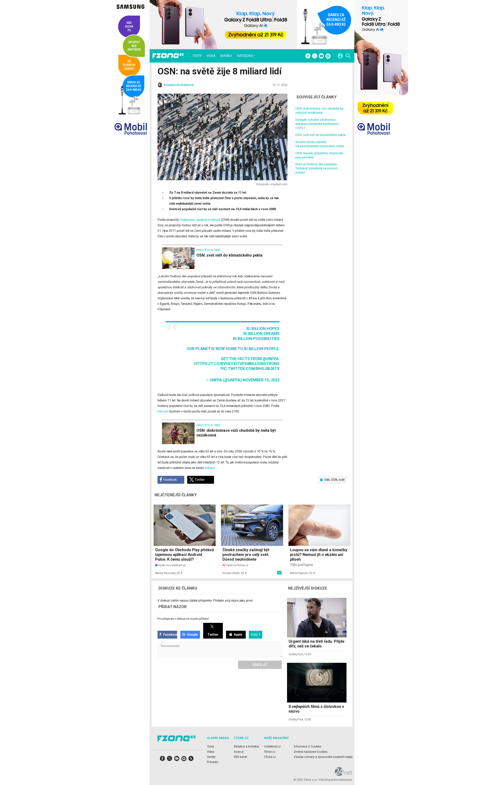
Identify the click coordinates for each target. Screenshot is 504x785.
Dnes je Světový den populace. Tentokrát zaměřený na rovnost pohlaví (316, 168)
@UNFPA (271, 358)
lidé (327, 480)
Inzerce (239, 751)
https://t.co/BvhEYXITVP (219, 363)
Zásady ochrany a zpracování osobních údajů (323, 756)
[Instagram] (328, 56)
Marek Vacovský (165, 573)
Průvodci (212, 762)
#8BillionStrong (262, 363)
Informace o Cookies (307, 746)
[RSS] (191, 760)
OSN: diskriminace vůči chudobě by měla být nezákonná (319, 111)
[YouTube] (321, 56)
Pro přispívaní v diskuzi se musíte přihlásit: (183, 618)
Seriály (226, 55)
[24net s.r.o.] (343, 774)
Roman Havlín (231, 573)
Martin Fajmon (299, 573)
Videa (211, 55)
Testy (197, 55)
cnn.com (163, 411)
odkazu (210, 468)
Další (255, 634)
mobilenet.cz (272, 746)
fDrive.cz (269, 751)
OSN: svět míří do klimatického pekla (320, 135)
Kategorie (245, 55)
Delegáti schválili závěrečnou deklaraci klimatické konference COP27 (317, 124)
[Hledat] (348, 56)
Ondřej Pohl (296, 654)
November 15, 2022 (261, 380)
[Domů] (168, 56)
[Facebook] (308, 56)
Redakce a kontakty (246, 746)
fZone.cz (270, 756)
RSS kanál (240, 756)
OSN (334, 480)
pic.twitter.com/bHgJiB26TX (250, 368)
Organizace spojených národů (200, 220)
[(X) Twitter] (314, 56)
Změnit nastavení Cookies (311, 751)
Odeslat (260, 665)
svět (342, 480)
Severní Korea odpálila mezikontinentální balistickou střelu (319, 144)
